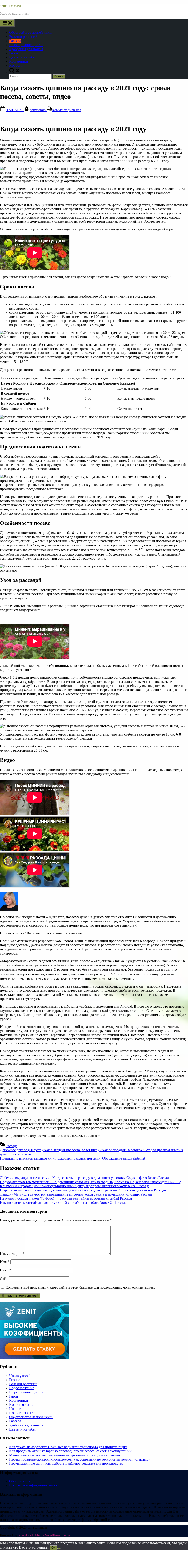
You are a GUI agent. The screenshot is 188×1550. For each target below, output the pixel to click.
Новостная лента (22, 1413)
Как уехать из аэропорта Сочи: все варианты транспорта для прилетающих (68, 1447)
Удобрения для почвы (26, 49)
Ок (53, 1547)
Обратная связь (21, 1481)
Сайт (4, 1279)
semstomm (38, 110)
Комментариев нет (66, 110)
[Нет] (59, 1548)
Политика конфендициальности (34, 1485)
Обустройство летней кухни (31, 32)
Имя (4, 1262)
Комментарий (12, 1254)
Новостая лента (21, 1404)
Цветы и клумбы (22, 57)
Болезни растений (23, 37)
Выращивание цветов (26, 45)
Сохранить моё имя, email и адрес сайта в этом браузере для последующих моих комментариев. (80, 1287)
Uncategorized (19, 1376)
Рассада (15, 41)
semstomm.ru (10, 6)
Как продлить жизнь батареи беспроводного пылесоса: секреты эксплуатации (70, 1451)
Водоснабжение (21, 1388)
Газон (13, 53)
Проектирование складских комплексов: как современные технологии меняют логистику (79, 1459)
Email (5, 1270)
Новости (16, 65)
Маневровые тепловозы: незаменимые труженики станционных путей (64, 1455)
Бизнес (14, 1380)
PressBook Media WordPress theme (44, 1535)
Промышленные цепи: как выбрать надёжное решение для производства (66, 1463)
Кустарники (18, 61)
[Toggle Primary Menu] (7, 23)
